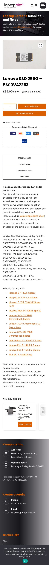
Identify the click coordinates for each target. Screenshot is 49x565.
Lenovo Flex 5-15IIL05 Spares (24, 350)
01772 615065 (18, 503)
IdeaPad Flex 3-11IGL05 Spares (25, 310)
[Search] (32, 5)
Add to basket (32, 106)
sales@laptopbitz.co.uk (32, 216)
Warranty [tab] (24, 176)
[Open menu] (43, 5)
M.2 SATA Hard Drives (20, 354)
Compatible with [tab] (24, 170)
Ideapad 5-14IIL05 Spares (22, 292)
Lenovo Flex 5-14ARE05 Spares (25, 340)
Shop (5, 541)
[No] (45, 555)
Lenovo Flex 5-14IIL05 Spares (24, 345)
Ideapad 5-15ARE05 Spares (23, 297)
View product (25, 424)
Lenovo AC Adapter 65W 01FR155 (24, 408)
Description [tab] (24, 164)
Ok (25, 561)
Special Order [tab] (24, 158)
